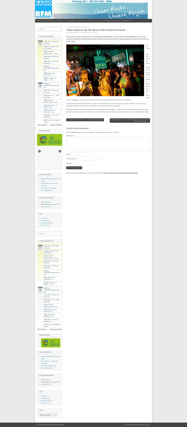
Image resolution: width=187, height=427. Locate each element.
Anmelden (44, 218)
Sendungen (60, 20)
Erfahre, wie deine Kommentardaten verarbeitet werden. (120, 173)
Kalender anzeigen (55, 125)
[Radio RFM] (93, 9)
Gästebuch (47, 202)
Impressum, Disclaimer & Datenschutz (110, 20)
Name (68, 154)
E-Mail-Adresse (71, 158)
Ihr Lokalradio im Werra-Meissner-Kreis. (78, 27)
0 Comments (93, 32)
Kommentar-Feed (46, 223)
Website (68, 163)
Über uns (83, 20)
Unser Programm (49, 20)
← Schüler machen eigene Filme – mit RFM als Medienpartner (85, 119)
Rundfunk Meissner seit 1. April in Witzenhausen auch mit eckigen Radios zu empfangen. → (130, 120)
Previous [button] (39, 151)
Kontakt (93, 20)
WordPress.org (45, 225)
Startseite (39, 20)
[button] (42, 125)
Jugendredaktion (72, 20)
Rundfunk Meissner (73, 32)
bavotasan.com (146, 425)
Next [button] (59, 151)
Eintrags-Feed (45, 220)
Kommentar (70, 135)
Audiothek (126, 20)
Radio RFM (50, 425)
